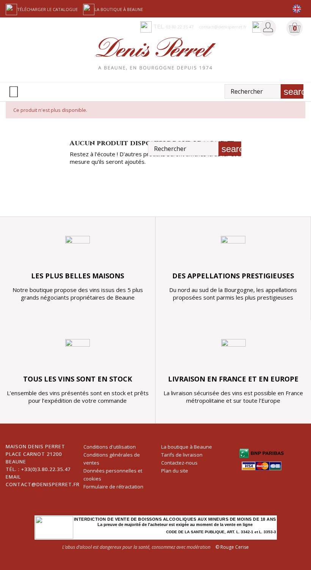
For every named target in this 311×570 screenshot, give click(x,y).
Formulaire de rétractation (113, 486)
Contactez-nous (179, 462)
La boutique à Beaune (118, 9)
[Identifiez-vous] (268, 27)
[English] (296, 8)
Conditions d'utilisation (109, 446)
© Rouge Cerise (232, 547)
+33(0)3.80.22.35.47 (46, 469)
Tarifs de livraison (182, 454)
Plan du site (174, 470)
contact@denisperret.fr (43, 484)
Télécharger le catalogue (47, 9)
